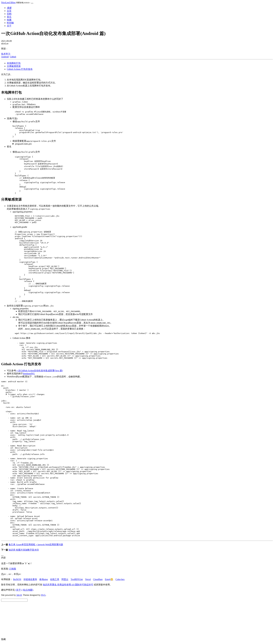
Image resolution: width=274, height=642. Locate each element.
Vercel (88, 579)
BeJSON (17, 579)
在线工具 (54, 579)
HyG (43, 595)
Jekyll (19, 595)
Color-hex (120, 579)
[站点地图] (28, 590)
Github (13, 56)
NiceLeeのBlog (8, 2)
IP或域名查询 (30, 579)
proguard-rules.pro (23, 144)
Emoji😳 (109, 579)
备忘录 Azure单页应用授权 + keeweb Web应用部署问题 (36, 544)
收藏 (9, 20)
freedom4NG (29, 373)
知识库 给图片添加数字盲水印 (24, 550)
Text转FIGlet (77, 579)
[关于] (18, 590)
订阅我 (12, 569)
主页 (9, 11)
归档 (9, 14)
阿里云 (65, 579)
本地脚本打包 (14, 63)
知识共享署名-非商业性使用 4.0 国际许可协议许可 (68, 584)
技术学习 (5, 54)
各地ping (43, 579)
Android (5, 56)
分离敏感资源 (14, 66)
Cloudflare (98, 579)
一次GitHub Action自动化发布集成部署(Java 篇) (39, 370)
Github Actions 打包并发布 (20, 69)
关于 (9, 26)
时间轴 (10, 23)
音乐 (9, 17)
